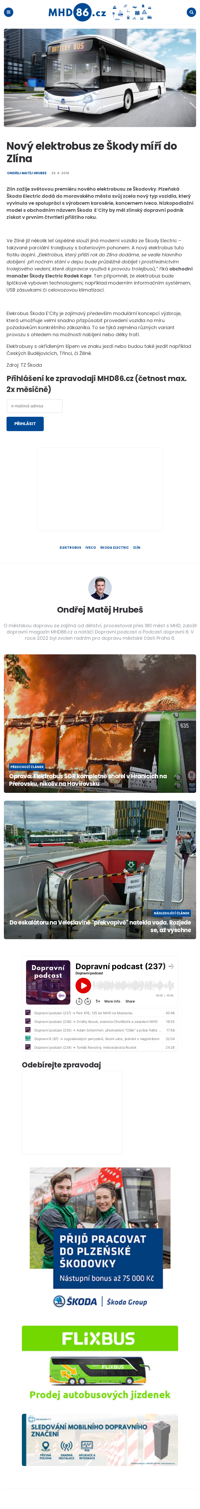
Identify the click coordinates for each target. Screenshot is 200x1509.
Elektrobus (70, 548)
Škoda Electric (114, 548)
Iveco (90, 548)
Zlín (136, 548)
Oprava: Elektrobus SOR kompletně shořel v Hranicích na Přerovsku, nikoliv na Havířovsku (88, 780)
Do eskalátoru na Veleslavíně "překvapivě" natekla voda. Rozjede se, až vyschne (100, 926)
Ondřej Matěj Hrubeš (26, 173)
